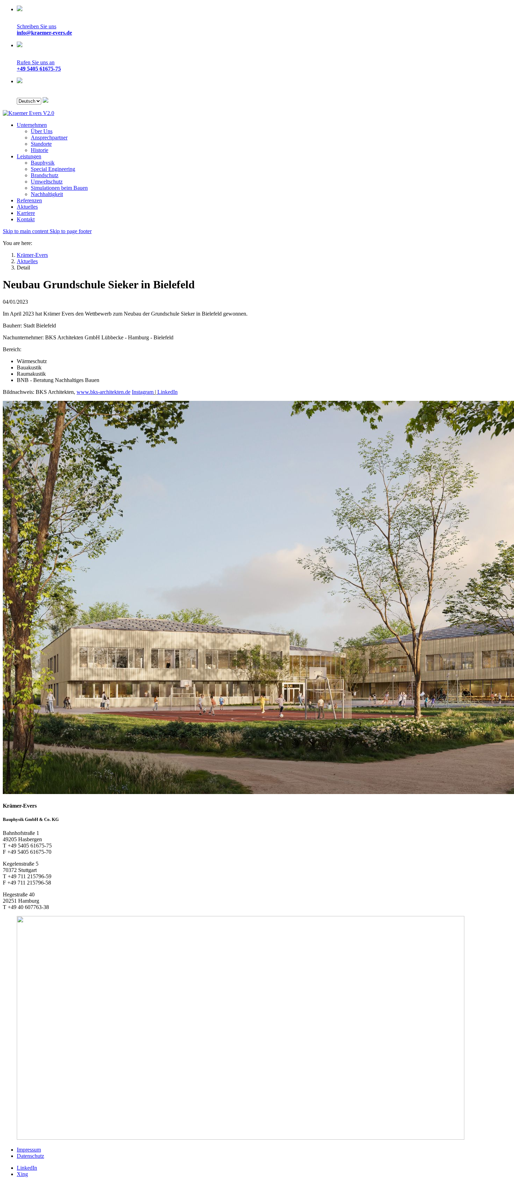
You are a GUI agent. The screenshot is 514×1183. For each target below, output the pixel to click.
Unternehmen (32, 125)
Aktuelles (27, 207)
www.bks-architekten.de (103, 392)
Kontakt (26, 219)
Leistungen (29, 156)
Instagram (143, 392)
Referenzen (29, 200)
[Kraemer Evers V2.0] (28, 113)
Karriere (26, 213)
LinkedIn (167, 392)
